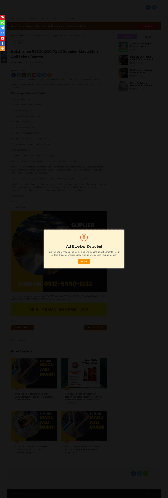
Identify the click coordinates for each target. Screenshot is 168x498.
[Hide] (1, 54)
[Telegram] (2, 27)
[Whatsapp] (2, 22)
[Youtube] (2, 38)
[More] (2, 48)
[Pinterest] (2, 17)
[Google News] (2, 33)
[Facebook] (2, 43)
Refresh (84, 261)
